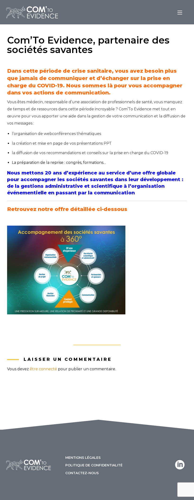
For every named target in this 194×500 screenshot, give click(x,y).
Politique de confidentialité (94, 465)
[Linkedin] (180, 464)
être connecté (43, 369)
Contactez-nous (82, 472)
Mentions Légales (83, 457)
